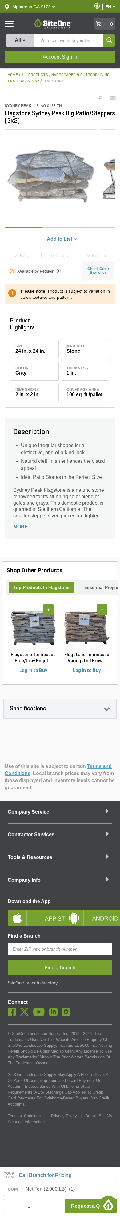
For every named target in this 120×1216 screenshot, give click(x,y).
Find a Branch (24, 936)
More (20, 526)
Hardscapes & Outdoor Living (80, 75)
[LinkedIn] (55, 1014)
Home (13, 75)
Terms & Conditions (25, 1116)
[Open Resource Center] (108, 1204)
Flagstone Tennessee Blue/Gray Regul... (33, 657)
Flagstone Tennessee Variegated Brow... (86, 657)
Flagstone (53, 81)
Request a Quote (90, 1206)
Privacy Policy (64, 1116)
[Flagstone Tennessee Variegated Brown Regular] (86, 628)
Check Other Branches (98, 271)
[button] (31, 6)
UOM (13, 1189)
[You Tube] (40, 1014)
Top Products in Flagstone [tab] (42, 587)
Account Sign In (60, 57)
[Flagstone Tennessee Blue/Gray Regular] (33, 628)
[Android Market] (88, 913)
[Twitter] (26, 1014)
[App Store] (31, 913)
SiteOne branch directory (33, 982)
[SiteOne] (53, 27)
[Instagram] (67, 1014)
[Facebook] (13, 1014)
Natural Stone (24, 81)
